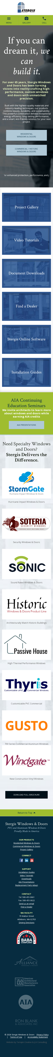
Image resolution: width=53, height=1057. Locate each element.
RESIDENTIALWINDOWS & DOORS (26, 135)
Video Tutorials (26, 875)
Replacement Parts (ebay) (26, 885)
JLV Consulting (40, 1042)
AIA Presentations (26, 882)
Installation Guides (26, 872)
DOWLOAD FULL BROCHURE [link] (26, 794)
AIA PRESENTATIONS (26, 425)
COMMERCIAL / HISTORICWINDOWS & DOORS (26, 150)
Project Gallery (26, 849)
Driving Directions (26, 922)
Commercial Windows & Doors (26, 846)
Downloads (26, 878)
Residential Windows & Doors (26, 843)
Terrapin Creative (24, 1042)
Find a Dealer (26, 907)
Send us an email (26, 903)
